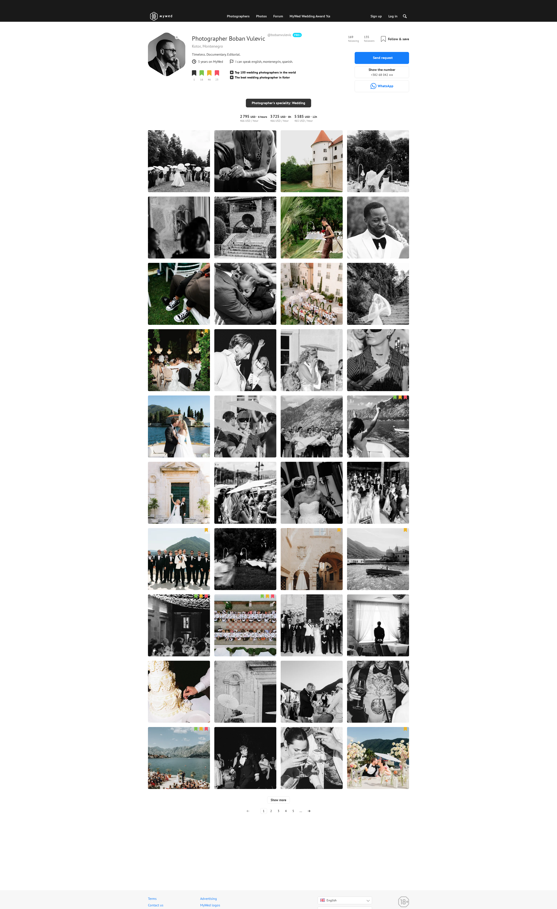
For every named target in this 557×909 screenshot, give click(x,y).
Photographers (238, 16)
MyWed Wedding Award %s (310, 16)
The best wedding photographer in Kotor (262, 77)
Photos (261, 16)
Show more (278, 800)
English (332, 900)
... (301, 811)
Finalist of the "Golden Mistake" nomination (222, 87)
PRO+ (297, 35)
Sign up (376, 16)
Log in (393, 16)
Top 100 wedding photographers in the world (265, 72)
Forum (278, 16)
